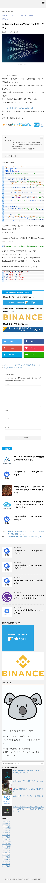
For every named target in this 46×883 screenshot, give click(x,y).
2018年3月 (6, 861)
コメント (8, 384)
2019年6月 (6, 832)
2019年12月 (6, 828)
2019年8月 (6, 830)
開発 (21, 368)
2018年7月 (6, 853)
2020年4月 (6, 826)
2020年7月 (6, 821)
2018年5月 (6, 857)
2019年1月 (6, 839)
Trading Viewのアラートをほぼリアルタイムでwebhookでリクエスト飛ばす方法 (28, 504)
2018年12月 (6, 841)
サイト (7, 427)
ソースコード (9, 140)
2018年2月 (6, 864)
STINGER (38, 879)
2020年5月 (6, 824)
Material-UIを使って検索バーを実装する (28, 796)
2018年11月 (6, 844)
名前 (7, 410)
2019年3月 (6, 837)
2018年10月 (6, 846)
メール (7, 419)
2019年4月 (6, 835)
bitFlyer (6, 368)
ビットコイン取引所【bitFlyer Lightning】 (18, 108)
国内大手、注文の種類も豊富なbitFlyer (29, 142)
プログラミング (20, 365)
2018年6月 (6, 855)
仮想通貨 (28, 365)
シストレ (11, 365)
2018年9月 (6, 848)
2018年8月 (6, 850)
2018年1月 (6, 866)
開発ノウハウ (36, 365)
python (6, 365)
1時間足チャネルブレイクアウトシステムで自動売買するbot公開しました (29, 490)
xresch (20, 65)
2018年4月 (6, 859)
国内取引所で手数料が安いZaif (26, 149)
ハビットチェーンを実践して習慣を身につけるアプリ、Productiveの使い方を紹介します (28, 809)
